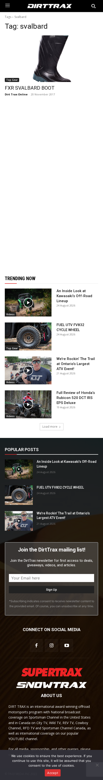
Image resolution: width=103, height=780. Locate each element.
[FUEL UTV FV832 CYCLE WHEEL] (28, 336)
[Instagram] (51, 645)
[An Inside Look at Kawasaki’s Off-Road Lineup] (28, 302)
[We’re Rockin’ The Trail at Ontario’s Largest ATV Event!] (28, 370)
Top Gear (12, 80)
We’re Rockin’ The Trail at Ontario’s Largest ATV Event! (76, 364)
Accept (52, 773)
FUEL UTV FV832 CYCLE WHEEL (60, 487)
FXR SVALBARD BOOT (30, 88)
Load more (49, 427)
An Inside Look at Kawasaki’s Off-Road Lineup (74, 296)
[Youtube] (66, 645)
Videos (10, 314)
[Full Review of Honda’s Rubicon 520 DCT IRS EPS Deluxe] (28, 404)
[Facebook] (36, 645)
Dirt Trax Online (16, 94)
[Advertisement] (51, 186)
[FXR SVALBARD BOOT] (51, 58)
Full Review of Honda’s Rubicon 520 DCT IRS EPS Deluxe (76, 398)
